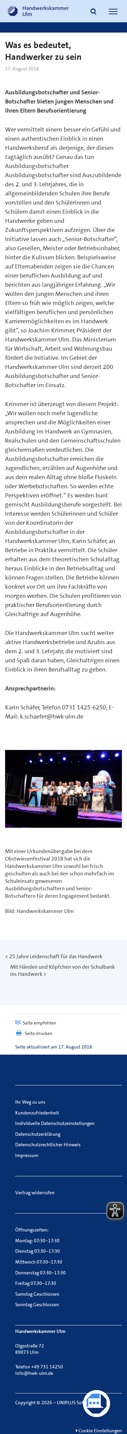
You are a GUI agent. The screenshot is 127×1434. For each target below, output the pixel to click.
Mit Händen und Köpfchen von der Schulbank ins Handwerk (62, 970)
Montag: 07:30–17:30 (37, 1241)
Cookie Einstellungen (100, 1431)
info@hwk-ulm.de (34, 1373)
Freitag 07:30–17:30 (35, 1283)
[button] (93, 12)
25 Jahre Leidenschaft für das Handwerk (55, 956)
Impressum (26, 1155)
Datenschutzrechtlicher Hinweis (48, 1145)
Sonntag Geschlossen (37, 1304)
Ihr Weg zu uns (30, 1102)
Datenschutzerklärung (37, 1134)
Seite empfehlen (39, 1023)
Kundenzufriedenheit (37, 1113)
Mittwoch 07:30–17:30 (38, 1262)
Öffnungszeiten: (31, 1230)
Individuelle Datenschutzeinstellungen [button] (54, 1123)
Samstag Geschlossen (37, 1294)
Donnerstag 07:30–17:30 (40, 1273)
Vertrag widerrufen (35, 1193)
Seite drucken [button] (38, 1033)
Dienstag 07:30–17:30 (37, 1251)
